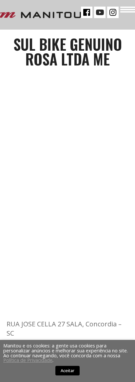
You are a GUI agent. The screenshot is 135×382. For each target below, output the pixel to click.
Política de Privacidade (27, 360)
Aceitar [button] (67, 370)
